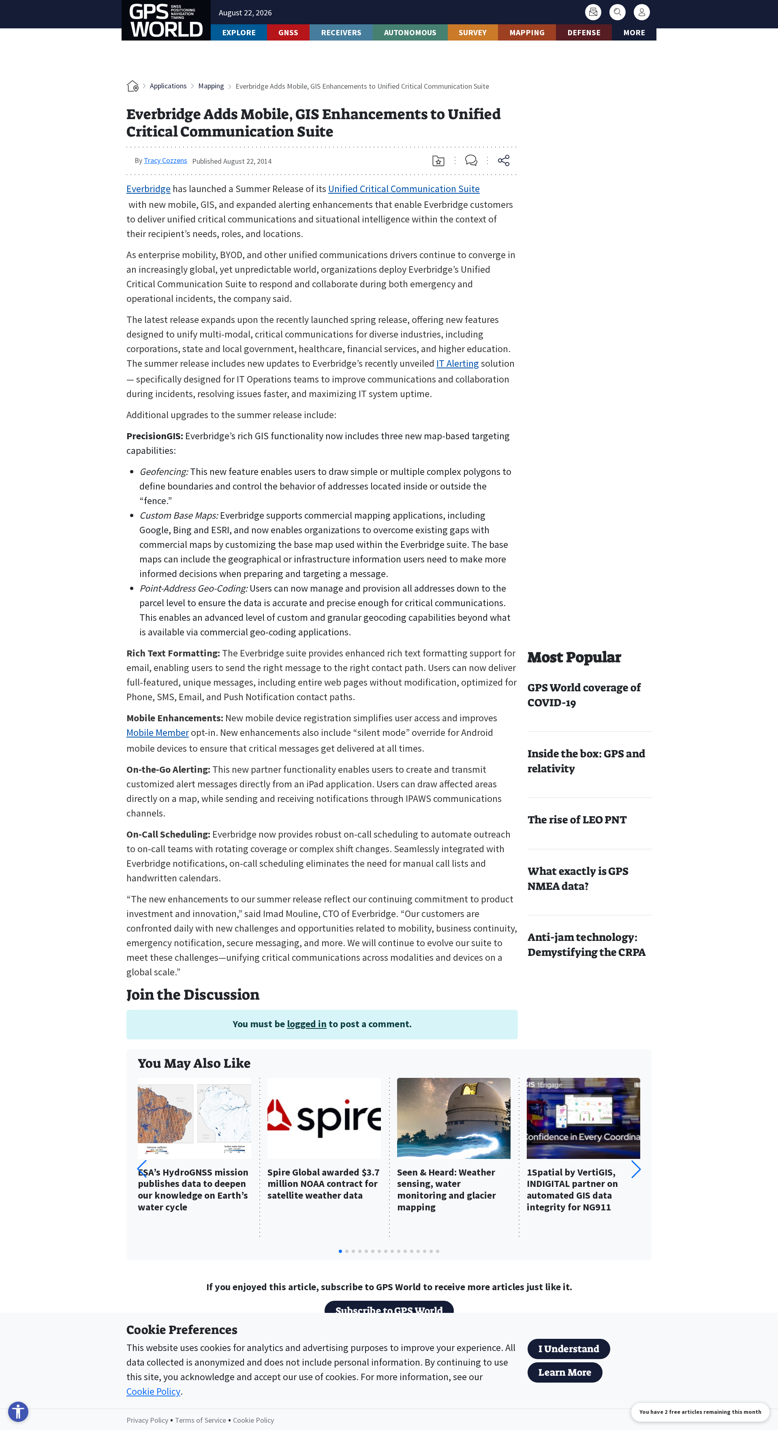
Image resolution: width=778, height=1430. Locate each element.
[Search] (617, 12)
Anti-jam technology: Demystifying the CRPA (587, 944)
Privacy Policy (147, 1420)
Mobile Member (157, 732)
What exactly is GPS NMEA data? (578, 878)
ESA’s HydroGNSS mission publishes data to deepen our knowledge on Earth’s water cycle (193, 1190)
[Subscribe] (593, 12)
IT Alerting (457, 363)
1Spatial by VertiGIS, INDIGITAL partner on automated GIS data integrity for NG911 (572, 1190)
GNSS (288, 32)
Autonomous (410, 32)
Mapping (527, 32)
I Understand (569, 1348)
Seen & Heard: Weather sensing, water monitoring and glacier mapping (446, 1190)
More (634, 32)
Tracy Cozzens (165, 160)
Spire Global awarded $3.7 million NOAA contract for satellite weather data (323, 1184)
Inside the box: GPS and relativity (586, 761)
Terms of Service (200, 1420)
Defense (584, 32)
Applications (168, 85)
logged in (307, 1023)
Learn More (565, 1372)
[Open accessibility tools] (18, 1412)
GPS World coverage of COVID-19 (584, 695)
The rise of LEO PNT (577, 820)
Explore (239, 32)
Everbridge (148, 188)
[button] (636, 1169)
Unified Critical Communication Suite (404, 188)
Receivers (341, 32)
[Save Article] (438, 160)
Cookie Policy (153, 1391)
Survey (473, 32)
